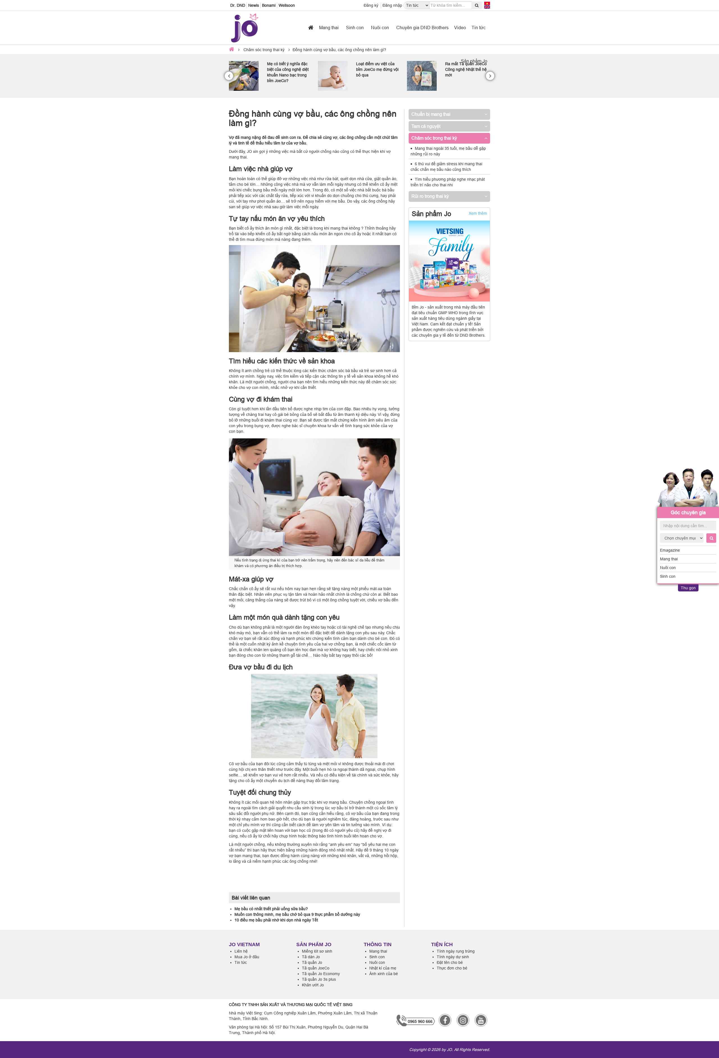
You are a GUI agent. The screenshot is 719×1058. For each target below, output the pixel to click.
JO (449, 1049)
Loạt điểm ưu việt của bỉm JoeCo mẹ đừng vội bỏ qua (288, 69)
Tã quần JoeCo (315, 968)
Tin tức (479, 27)
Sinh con (667, 576)
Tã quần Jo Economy (321, 973)
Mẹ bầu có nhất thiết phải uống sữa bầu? (271, 909)
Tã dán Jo (311, 957)
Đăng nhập (392, 5)
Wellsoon (287, 5)
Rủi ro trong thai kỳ (430, 196)
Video (460, 27)
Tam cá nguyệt (425, 126)
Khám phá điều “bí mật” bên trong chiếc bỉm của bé (466, 69)
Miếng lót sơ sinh (317, 951)
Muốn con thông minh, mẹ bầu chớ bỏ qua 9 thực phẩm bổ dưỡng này (297, 914)
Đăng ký (371, 5)
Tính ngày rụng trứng (456, 951)
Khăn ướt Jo (313, 985)
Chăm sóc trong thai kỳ (264, 49)
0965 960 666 (420, 1021)
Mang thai (669, 559)
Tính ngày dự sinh (453, 957)
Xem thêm (478, 213)
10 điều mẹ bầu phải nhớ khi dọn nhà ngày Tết (276, 920)
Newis (253, 5)
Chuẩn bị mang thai (430, 114)
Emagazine (670, 550)
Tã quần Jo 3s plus (319, 979)
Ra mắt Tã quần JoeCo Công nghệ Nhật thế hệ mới (377, 69)
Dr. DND (237, 5)
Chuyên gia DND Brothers (422, 27)
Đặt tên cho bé (450, 962)
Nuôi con (668, 567)
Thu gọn (688, 588)
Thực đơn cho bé (452, 968)
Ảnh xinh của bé (383, 973)
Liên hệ (241, 951)
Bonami (269, 5)
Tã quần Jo (312, 962)
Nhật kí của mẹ (382, 968)
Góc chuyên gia (688, 512)
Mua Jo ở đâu (247, 957)
